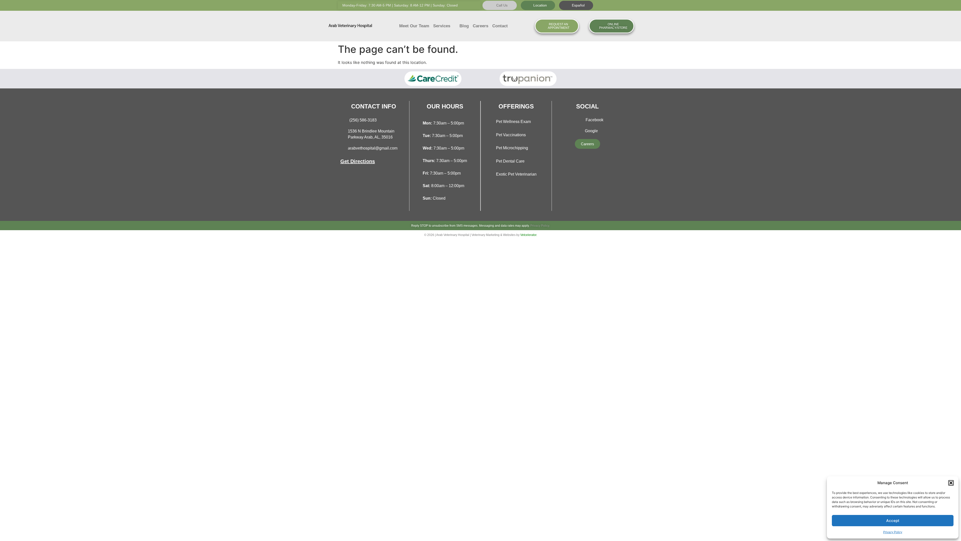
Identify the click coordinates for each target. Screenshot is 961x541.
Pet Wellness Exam (513, 121)
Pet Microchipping (512, 148)
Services (441, 26)
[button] (950, 482)
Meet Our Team (414, 26)
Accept (892, 520)
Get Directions (357, 161)
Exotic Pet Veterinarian (516, 174)
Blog (464, 26)
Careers (480, 26)
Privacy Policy (892, 532)
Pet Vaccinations (511, 135)
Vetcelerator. (528, 235)
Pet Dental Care (510, 161)
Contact (500, 26)
